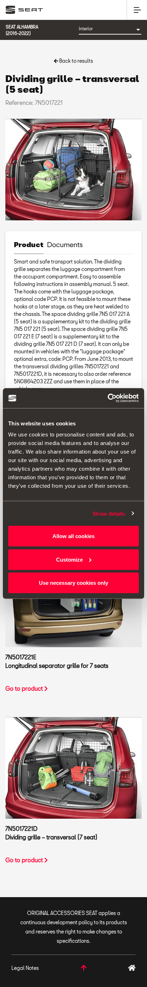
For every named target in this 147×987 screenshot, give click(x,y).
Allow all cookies (73, 536)
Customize (69, 559)
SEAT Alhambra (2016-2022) (22, 30)
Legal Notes (25, 968)
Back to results (75, 61)
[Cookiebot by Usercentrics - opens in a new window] (107, 398)
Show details (108, 513)
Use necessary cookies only (73, 583)
